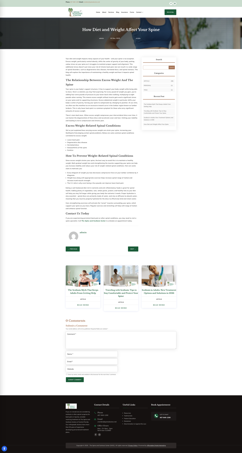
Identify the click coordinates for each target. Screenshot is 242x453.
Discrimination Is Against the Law (135, 424)
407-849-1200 (74, 2)
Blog (117, 12)
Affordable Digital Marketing (156, 445)
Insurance (124, 12)
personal (147, 85)
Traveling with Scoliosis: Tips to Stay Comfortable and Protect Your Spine (121, 293)
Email (100, 419)
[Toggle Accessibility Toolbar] (4, 449)
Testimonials (128, 416)
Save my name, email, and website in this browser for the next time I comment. (92, 374)
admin (101, 38)
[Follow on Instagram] (174, 3)
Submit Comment (74, 379)
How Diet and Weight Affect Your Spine (156, 124)
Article (138, 38)
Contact (139, 12)
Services (111, 12)
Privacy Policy (132, 445)
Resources (127, 413)
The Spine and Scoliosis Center (94, 221)
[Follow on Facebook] (171, 3)
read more (83, 305)
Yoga (145, 90)
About (104, 12)
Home (98, 12)
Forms (132, 12)
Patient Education (130, 418)
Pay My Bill (170, 12)
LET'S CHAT (164, 414)
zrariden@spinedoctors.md (92, 2)
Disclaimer (127, 421)
